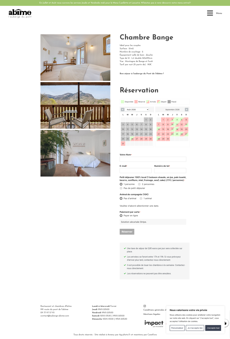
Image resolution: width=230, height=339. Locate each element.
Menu (219, 13)
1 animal (148, 198)
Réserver (127, 231)
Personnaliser (177, 328)
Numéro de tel (162, 166)
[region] (195, 320)
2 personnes (148, 184)
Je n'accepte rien (195, 328)
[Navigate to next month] (186, 109)
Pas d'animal (130, 198)
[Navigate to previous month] (122, 109)
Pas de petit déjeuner (134, 188)
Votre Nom (126, 154)
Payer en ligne (131, 215)
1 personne (129, 184)
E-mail (123, 166)
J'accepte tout (213, 328)
